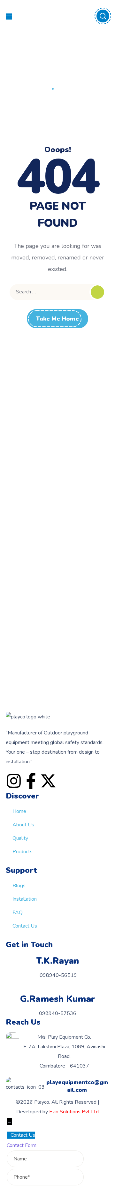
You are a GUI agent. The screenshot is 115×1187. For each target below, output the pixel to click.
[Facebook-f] (31, 781)
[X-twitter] (48, 781)
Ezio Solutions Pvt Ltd (74, 1111)
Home (41, 88)
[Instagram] (14, 781)
